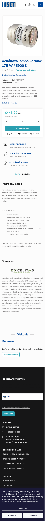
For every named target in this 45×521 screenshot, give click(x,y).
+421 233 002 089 (13, 432)
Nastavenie (22, 508)
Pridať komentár (11, 354)
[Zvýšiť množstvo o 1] (38, 121)
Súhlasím (33, 515)
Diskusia (26, 174)
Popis (17, 174)
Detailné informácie (10, 103)
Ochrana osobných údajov (16, 454)
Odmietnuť (11, 515)
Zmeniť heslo (9, 481)
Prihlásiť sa (8, 414)
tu (37, 502)
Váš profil (8, 486)
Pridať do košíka (22, 128)
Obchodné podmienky (13, 469)
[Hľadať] (24, 4)
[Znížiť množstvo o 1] (7, 121)
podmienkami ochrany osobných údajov (16, 408)
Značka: (14, 75)
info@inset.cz (12, 427)
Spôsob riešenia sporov (14, 459)
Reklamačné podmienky (14, 464)
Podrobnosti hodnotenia (26, 70)
